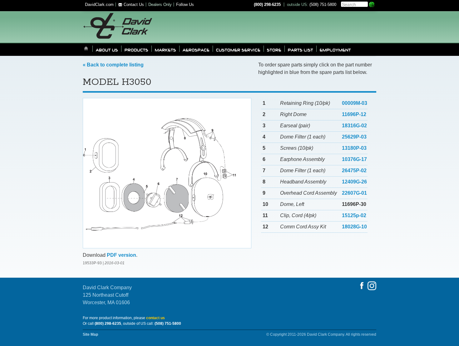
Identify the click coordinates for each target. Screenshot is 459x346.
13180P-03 (354, 148)
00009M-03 (354, 103)
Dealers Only (160, 4)
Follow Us (185, 4)
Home (86, 48)
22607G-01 (354, 193)
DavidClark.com (99, 4)
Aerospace (196, 49)
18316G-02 (354, 125)
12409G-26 (354, 181)
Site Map (90, 334)
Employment (335, 49)
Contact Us (133, 4)
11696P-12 (354, 114)
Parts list (300, 49)
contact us (155, 318)
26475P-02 (354, 170)
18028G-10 (354, 226)
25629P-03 (354, 136)
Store (274, 49)
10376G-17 (354, 159)
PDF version (121, 255)
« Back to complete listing (113, 64)
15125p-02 (354, 215)
